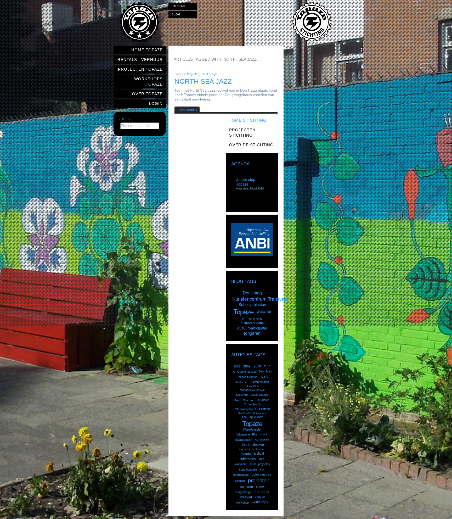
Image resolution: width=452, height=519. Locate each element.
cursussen (262, 439)
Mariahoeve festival (252, 390)
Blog (176, 14)
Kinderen (241, 382)
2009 (247, 366)
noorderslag (240, 474)
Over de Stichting (251, 145)
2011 (267, 366)
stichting (262, 491)
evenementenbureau (252, 449)
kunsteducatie (248, 469)
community (255, 318)
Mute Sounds (259, 394)
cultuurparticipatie (252, 328)
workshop (242, 502)
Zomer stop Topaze (245, 182)
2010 (257, 366)
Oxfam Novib (252, 404)
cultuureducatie (252, 322)
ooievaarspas (261, 474)
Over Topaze (147, 94)
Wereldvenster (252, 429)
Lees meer (185, 110)
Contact (179, 6)
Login (156, 103)
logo (262, 469)
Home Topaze (147, 50)
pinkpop (240, 480)
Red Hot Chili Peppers (252, 413)
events (246, 453)
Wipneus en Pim (246, 434)
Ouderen (263, 400)
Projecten (193, 74)
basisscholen (243, 439)
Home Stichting (248, 120)
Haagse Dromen (246, 377)
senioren (246, 486)
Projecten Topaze (140, 69)
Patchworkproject (245, 409)
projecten (258, 480)
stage (260, 486)
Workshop (264, 311)
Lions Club (252, 386)
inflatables (248, 458)
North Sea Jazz (203, 81)
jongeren (252, 333)
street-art (245, 497)
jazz (261, 458)
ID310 (264, 376)
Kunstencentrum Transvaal (260, 298)
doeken (258, 444)
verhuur (260, 497)
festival (259, 453)
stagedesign (243, 492)
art (243, 318)
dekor (245, 444)
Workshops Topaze (148, 81)
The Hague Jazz (252, 417)
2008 (237, 366)
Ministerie (242, 395)
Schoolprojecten (252, 304)
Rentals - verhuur (140, 59)
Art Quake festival (244, 371)
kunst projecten (260, 464)
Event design (209, 74)
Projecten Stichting (242, 132)
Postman (264, 408)
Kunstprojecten (259, 382)
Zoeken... (126, 119)
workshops (260, 501)
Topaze (243, 311)
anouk (264, 434)
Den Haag (252, 293)
